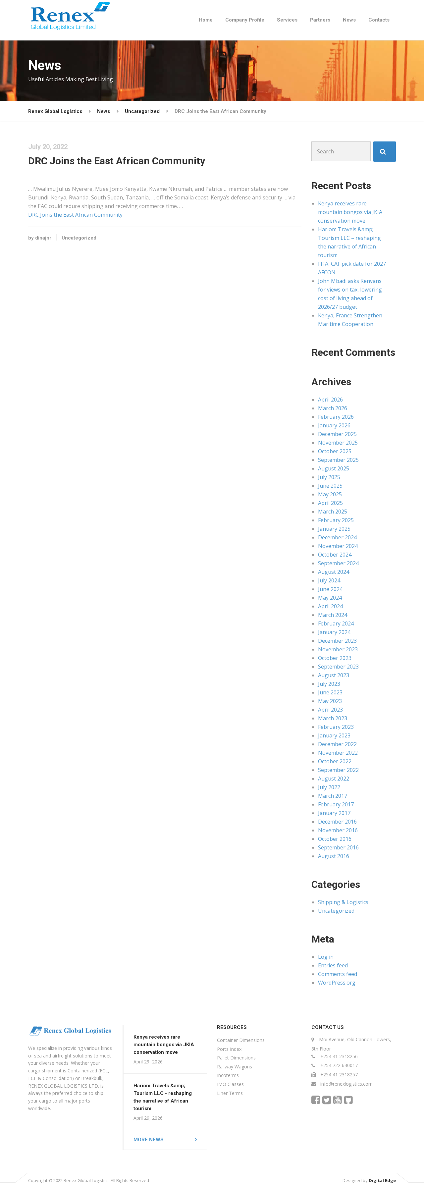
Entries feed (333, 965)
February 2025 (336, 520)
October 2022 (334, 761)
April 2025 (330, 503)
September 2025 (338, 459)
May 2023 (330, 701)
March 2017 (332, 795)
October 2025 (334, 451)
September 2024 (338, 563)
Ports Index (229, 1049)
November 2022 (338, 752)
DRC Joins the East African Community (75, 214)
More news (148, 1140)
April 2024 (330, 606)
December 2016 (337, 821)
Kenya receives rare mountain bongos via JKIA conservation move (350, 212)
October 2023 (334, 658)
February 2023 (336, 726)
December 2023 (337, 640)
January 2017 (334, 813)
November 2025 (338, 442)
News (349, 20)
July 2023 (329, 683)
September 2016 (338, 847)
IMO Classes (230, 1084)
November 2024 (338, 546)
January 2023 (334, 735)
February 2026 (336, 416)
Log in (326, 956)
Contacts (379, 20)
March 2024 (332, 615)
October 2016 (334, 838)
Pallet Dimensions (236, 1057)
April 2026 (330, 399)
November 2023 (338, 649)
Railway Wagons (234, 1066)
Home (206, 20)
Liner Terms (230, 1093)
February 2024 (336, 623)
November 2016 (338, 830)
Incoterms (228, 1075)
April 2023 (330, 709)
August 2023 (333, 675)
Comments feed (337, 974)
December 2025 (337, 434)
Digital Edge (382, 1180)
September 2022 (338, 770)
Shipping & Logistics (343, 902)
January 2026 (334, 425)
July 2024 (329, 580)
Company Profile (244, 20)
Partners (320, 20)
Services (287, 20)
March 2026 (332, 408)
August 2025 (333, 468)
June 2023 (330, 692)
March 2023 (332, 718)
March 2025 (332, 511)
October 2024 (334, 554)
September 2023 (338, 666)
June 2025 (330, 485)
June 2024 (330, 589)
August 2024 (333, 571)
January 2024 (334, 632)
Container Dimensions (241, 1040)
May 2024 (330, 597)
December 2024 (337, 537)
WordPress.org (336, 982)
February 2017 (336, 804)
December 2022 (337, 744)
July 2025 (329, 477)
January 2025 (334, 528)
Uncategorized (79, 238)
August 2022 (333, 778)
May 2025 (330, 494)
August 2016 (333, 856)
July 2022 (329, 787)
